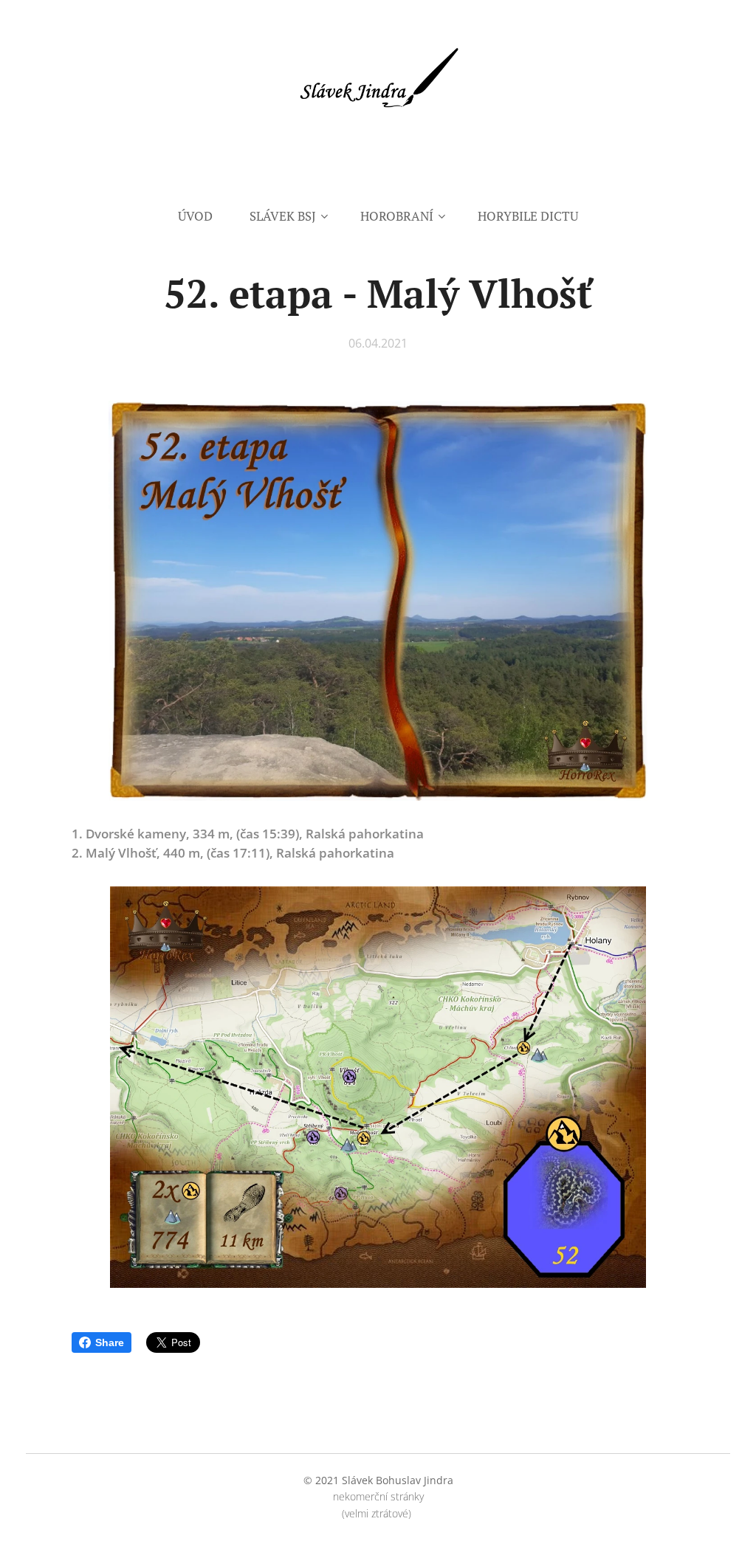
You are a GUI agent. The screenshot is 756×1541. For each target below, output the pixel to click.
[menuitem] (204, 216)
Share (109, 1342)
